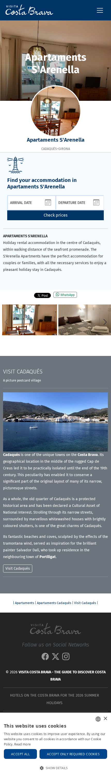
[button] (104, 322)
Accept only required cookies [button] (73, 754)
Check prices (55, 215)
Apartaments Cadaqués (54, 603)
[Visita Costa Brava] (27, 10)
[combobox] (98, 719)
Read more (22, 744)
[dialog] (55, 745)
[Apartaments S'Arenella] (29, 319)
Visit (23, 371)
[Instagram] (65, 658)
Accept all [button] (20, 754)
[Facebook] (45, 658)
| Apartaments (23, 603)
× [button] (105, 719)
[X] (55, 658)
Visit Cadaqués (85, 603)
